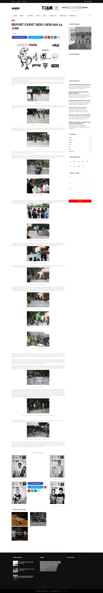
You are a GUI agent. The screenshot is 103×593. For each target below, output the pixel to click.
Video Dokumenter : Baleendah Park (78, 107)
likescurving (63, 591)
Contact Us (53, 15)
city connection (49, 565)
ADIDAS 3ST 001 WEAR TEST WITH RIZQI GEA (79, 115)
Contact (24, 1)
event (58, 562)
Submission (62, 15)
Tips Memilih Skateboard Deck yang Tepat (79, 100)
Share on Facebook (20, 37)
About (18, 1)
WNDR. (49, 591)
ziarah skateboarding (51, 570)
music (70, 144)
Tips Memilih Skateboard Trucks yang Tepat (80, 84)
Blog (44, 15)
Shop (38, 15)
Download (72, 15)
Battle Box (50, 567)
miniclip (70, 142)
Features (30, 15)
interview (71, 140)
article (70, 137)
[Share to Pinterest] (58, 37)
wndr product (43, 567)
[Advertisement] (81, 67)
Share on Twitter (36, 37)
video (70, 149)
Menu (21, 15)
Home (13, 1)
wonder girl (71, 151)
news (13, 20)
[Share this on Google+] (45, 37)
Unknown (15, 33)
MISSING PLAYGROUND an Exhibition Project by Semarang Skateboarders (79, 123)
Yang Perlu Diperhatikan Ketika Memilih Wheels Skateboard (79, 92)
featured (50, 562)
